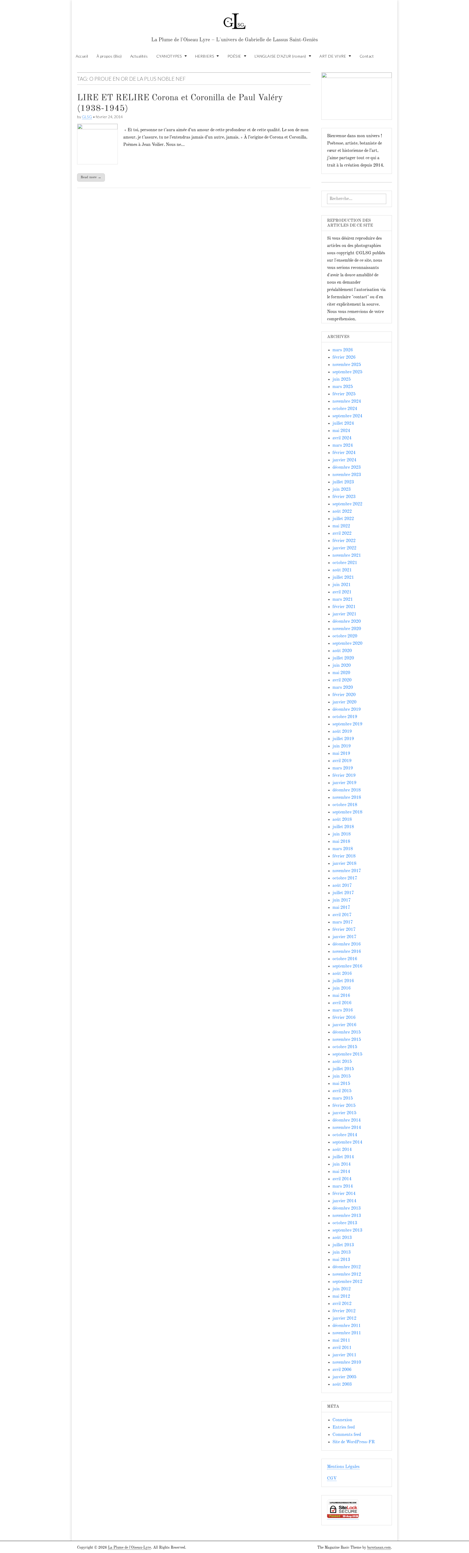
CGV (332, 1478)
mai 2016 (341, 996)
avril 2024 (341, 438)
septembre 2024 (347, 416)
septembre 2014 (347, 1142)
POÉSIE (234, 56)
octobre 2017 (344, 878)
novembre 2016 (346, 952)
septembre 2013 (347, 1230)
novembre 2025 (346, 365)
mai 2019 (341, 754)
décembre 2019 (346, 709)
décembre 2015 (346, 1032)
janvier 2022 (344, 548)
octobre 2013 (344, 1223)
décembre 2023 (346, 467)
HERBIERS (204, 56)
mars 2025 (342, 387)
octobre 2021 (344, 563)
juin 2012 (341, 1289)
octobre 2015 (344, 1047)
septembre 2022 (347, 504)
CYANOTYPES (169, 56)
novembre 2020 (346, 629)
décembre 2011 (346, 1326)
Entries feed (343, 1427)
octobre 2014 (344, 1135)
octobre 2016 (344, 959)
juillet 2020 (343, 658)
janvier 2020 (344, 702)
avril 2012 (341, 1304)
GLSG (87, 116)
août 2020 (342, 651)
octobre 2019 (344, 717)
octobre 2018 (344, 805)
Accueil (82, 56)
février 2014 (344, 1194)
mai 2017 (341, 908)
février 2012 (344, 1311)
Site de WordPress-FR (353, 1442)
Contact (367, 56)
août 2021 (342, 570)
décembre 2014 (346, 1120)
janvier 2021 (344, 614)
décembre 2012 (346, 1267)
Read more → (91, 177)
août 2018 (342, 820)
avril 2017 (341, 915)
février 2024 (344, 453)
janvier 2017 (344, 937)
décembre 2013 (346, 1208)
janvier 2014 (344, 1201)
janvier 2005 (344, 1377)
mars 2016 (342, 1010)
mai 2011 (341, 1340)
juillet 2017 (343, 893)
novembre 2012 (346, 1274)
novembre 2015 (346, 1040)
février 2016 (344, 1018)
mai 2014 (341, 1172)
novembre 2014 (346, 1128)
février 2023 (344, 497)
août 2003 (342, 1384)
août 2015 (342, 1062)
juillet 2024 (343, 423)
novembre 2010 (346, 1362)
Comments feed (346, 1435)
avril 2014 (341, 1179)
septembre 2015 (347, 1054)
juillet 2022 (343, 519)
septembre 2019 (347, 724)
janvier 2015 (344, 1113)
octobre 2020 (344, 636)
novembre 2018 (346, 798)
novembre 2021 (346, 555)
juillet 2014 (343, 1157)
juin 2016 (341, 988)
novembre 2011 (346, 1333)
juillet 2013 (343, 1245)
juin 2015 (341, 1076)
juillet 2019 (343, 739)
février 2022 (344, 541)
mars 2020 (342, 687)
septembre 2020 (347, 643)
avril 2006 (341, 1370)
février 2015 (344, 1106)
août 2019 (342, 731)
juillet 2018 (343, 827)
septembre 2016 (347, 966)
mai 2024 (341, 431)
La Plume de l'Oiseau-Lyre (129, 1547)
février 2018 (344, 856)
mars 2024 (342, 445)
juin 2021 (341, 585)
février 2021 (344, 607)
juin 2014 (341, 1164)
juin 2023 (341, 489)
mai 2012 (341, 1296)
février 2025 (344, 394)
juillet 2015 (343, 1069)
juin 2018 (341, 834)
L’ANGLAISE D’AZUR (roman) (280, 56)
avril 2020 (341, 680)
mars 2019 (342, 768)
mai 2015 (341, 1084)
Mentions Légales (343, 1467)
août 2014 (342, 1150)
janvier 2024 (344, 460)
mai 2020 (341, 673)
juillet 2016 (343, 981)
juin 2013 (341, 1252)
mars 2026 (342, 350)
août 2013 (342, 1238)
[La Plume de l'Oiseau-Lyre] (234, 18)
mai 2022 (341, 526)
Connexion (342, 1420)
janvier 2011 (344, 1355)
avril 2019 (341, 761)
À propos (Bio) (109, 56)
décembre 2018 (346, 790)
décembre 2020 (346, 621)
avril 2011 (341, 1348)
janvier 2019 (344, 783)
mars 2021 (342, 599)
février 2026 (344, 357)
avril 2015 (341, 1091)
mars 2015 (342, 1098)
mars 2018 (342, 849)
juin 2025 (341, 379)
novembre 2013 (346, 1216)
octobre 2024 (344, 409)
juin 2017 (341, 900)
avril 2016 (341, 1003)
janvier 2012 (344, 1318)
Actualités (139, 56)
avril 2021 (341, 592)
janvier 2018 (344, 864)
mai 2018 (341, 842)
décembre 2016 (346, 944)
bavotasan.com (379, 1547)
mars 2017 (342, 922)
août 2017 (342, 886)
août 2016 (342, 974)
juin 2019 (341, 746)
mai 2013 (341, 1260)
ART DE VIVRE (332, 56)
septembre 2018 (347, 812)
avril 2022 (341, 533)
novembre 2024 (346, 401)
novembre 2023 (346, 475)
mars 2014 (342, 1186)
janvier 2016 (344, 1025)
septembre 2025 (347, 372)
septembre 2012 (347, 1282)
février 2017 (344, 930)
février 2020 (344, 695)
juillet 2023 (343, 482)
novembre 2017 (346, 871)
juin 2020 (341, 665)
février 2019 (344, 776)
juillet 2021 (343, 577)
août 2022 (342, 511)
